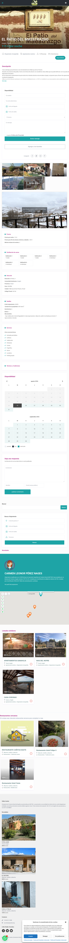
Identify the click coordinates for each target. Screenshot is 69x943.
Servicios (9, 328)
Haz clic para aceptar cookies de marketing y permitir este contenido (34, 210)
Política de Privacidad (17, 135)
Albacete (6, 752)
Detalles (9, 301)
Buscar (4, 504)
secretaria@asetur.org (9, 922)
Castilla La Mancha (12, 752)
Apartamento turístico (29, 54)
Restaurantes (7, 754)
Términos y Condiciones (13, 366)
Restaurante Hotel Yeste (11, 783)
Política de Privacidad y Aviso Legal (41, 940)
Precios (9, 234)
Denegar (45, 936)
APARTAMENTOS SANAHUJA (15, 661)
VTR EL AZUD (5, 842)
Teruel (9, 43)
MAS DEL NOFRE (42, 661)
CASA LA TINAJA (6, 909)
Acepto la (15, 135)
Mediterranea (14, 787)
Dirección (9, 275)
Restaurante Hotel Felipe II (46, 750)
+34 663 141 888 (8, 920)
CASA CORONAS (10, 697)
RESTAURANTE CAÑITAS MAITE (14, 750)
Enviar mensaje (35, 138)
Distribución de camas (13, 252)
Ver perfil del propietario (11, 584)
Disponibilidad (60, 57)
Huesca (7, 700)
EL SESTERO (5, 875)
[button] (65, 922)
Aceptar (30, 936)
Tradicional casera (15, 754)
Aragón (4, 43)
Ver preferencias (59, 936)
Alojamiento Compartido (12, 54)
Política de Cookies (28, 940)
